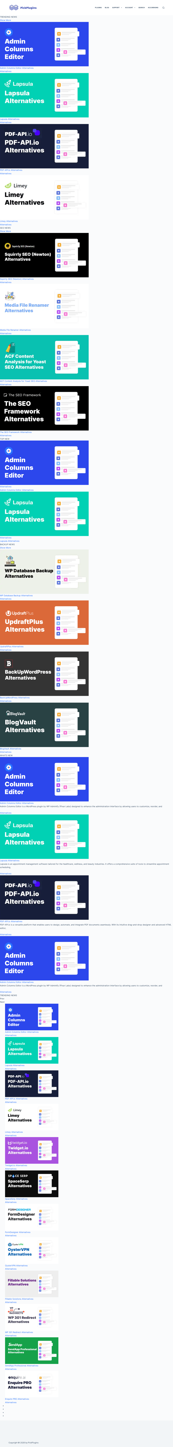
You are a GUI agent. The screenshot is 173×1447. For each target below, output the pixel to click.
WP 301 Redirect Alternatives (20, 1332)
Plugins (98, 7)
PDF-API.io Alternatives (12, 170)
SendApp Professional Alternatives (23, 1365)
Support (116, 7)
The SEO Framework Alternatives (16, 432)
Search (141, 7)
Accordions (153, 7)
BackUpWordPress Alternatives (15, 697)
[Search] (163, 8)
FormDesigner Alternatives (19, 1232)
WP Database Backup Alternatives (16, 595)
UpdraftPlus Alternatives (12, 646)
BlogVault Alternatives (10, 748)
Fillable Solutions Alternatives (20, 1299)
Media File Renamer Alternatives (15, 330)
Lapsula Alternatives (9, 119)
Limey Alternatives (10, 221)
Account (129, 7)
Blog (107, 7)
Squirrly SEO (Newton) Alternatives (17, 279)
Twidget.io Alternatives (17, 1165)
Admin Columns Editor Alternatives (17, 68)
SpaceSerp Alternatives (18, 1199)
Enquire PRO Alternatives (18, 1399)
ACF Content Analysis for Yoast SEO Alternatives (23, 381)
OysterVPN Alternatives (18, 1265)
